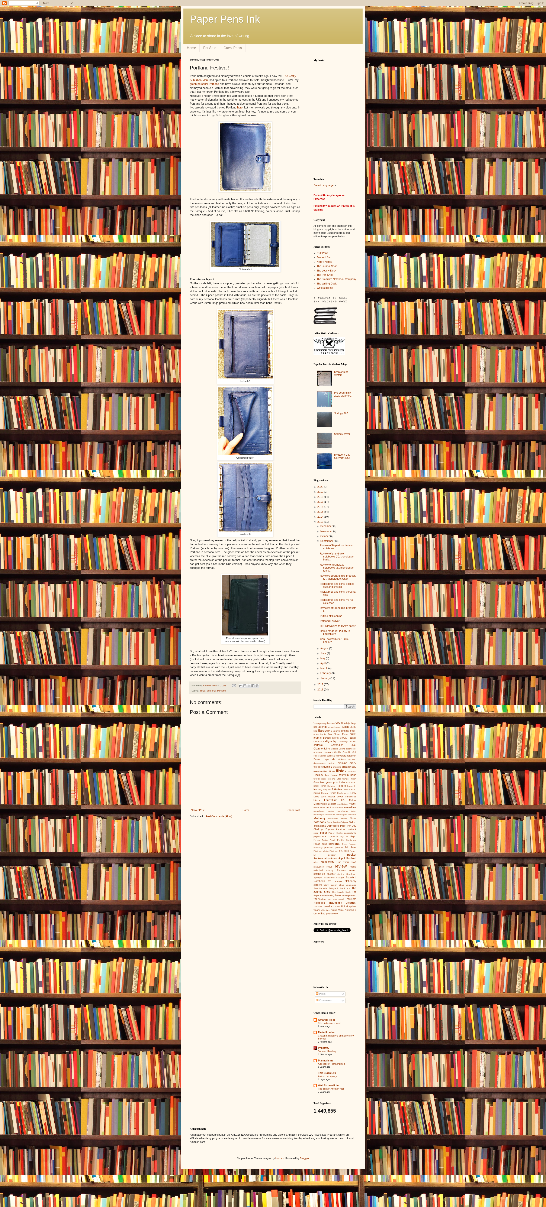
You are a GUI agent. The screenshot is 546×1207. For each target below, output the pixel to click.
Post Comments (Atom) (219, 816)
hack (316, 786)
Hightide (331, 786)
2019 (320, 491)
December (326, 526)
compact (318, 752)
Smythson (351, 874)
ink (315, 789)
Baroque (324, 730)
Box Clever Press (338, 734)
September (327, 541)
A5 (338, 723)
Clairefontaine (322, 748)
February (325, 673)
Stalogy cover (342, 434)
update (352, 906)
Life (343, 800)
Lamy (353, 793)
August (324, 648)
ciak (353, 745)
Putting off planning (331, 616)
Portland (221, 690)
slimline (340, 874)
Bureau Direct (330, 737)
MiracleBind (337, 807)
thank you (345, 888)
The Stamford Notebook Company (336, 279)
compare (328, 752)
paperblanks (350, 833)
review (341, 866)
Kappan (325, 793)
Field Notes (329, 771)
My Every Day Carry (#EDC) (342, 456)
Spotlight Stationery (324, 877)
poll (343, 858)
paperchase (320, 836)
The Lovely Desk (326, 270)
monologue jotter (346, 811)
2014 (320, 516)
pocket (351, 854)
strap (341, 885)
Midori (352, 803)
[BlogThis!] (245, 686)
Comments (325, 1000)
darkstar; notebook (346, 755)
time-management (345, 895)
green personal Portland (204, 83)
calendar (318, 741)
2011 (320, 689)
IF (355, 786)
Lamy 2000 (320, 797)
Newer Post (197, 810)
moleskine (350, 807)
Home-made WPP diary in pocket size (335, 632)
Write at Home (325, 287)
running (330, 870)
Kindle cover (343, 793)
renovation (319, 867)
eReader (346, 766)
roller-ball (318, 870)
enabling (337, 767)
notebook (320, 822)
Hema (323, 786)
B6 (354, 727)
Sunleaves (351, 885)
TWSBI (336, 906)
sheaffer (331, 874)
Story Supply (330, 885)
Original (344, 822)
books (323, 734)
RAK (353, 862)
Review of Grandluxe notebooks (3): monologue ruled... (337, 567)
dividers (318, 766)
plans (353, 847)
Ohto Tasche (333, 822)
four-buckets (320, 779)
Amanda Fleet (209, 685)
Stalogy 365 (341, 413)
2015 (320, 511)
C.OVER (344, 738)
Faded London (326, 1032)
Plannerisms (325, 1060)
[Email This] (241, 686)
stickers (318, 885)
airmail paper (334, 727)
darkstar (331, 755)
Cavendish (337, 745)
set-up (352, 870)
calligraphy (329, 741)
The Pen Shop (325, 274)
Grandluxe (319, 782)
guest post (332, 782)
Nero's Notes (324, 261)
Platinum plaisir (321, 851)
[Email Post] (234, 685)
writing (321, 913)
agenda (322, 726)
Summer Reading (327, 1051)
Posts (321, 993)
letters (317, 800)
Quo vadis (343, 862)
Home (191, 48)
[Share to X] (249, 686)
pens (324, 844)
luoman (279, 1158)
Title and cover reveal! (329, 1023)
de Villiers (339, 759)
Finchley (318, 775)
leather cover (335, 796)
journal (317, 793)
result (329, 866)
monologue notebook (324, 814)
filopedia (352, 771)
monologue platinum (346, 814)
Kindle (333, 793)
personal (211, 690)
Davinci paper (322, 759)
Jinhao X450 (349, 789)
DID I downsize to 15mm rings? (338, 626)
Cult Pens (322, 253)
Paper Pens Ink (225, 19)
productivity (327, 861)
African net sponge (327, 1076)
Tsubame (318, 906)
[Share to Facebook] (253, 686)
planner (328, 847)
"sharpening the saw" (324, 723)
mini (329, 807)
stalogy (340, 877)
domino (327, 766)
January (325, 678)
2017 (320, 501)
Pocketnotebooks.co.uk (327, 858)
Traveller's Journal (342, 902)
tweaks (328, 906)
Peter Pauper (349, 844)
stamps (338, 881)
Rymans (341, 870)
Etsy (353, 766)
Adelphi (347, 723)
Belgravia (335, 731)
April (323, 663)
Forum (334, 775)
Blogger (304, 1158)
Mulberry (319, 818)
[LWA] (329, 354)
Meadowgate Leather (325, 804)
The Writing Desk (327, 283)
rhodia (353, 866)
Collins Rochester (347, 749)
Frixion (353, 779)
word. (334, 910)
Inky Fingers (324, 789)
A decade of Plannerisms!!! (332, 1064)
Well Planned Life (328, 1085)
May (323, 658)
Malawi (352, 800)
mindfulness (319, 807)
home (350, 786)
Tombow (322, 899)
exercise (318, 771)
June (323, 653)
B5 (351, 727)
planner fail (341, 847)
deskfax (331, 763)
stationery (350, 881)
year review (332, 913)
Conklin (337, 752)
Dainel (322, 756)
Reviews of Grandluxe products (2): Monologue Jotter (338, 577)
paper (323, 832)
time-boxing (328, 895)
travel (341, 899)
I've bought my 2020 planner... (342, 394)
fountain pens (347, 775)
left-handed (350, 797)
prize (316, 862)
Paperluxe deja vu (338, 836)
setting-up (319, 873)
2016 (320, 506)
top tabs (332, 899)
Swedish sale (320, 888)
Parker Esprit (328, 840)
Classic (334, 749)
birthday (345, 730)
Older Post (294, 810)
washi (316, 910)
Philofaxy (318, 847)
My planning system (341, 374)
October (325, 536)
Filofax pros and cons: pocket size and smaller (337, 585)
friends (345, 779)
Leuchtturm (330, 800)
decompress (319, 763)
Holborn (341, 785)
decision (352, 759)
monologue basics (324, 811)
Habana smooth (347, 782)
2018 (320, 496)
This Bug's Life (327, 1072)
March (324, 668)
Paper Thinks (335, 833)
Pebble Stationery (346, 840)
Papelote (329, 829)
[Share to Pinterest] (257, 686)
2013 (320, 521)
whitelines (325, 910)
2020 (320, 486)
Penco (317, 844)
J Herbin (337, 789)
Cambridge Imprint (347, 741)
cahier (353, 737)
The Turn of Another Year (331, 1088)
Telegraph (333, 888)
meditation (342, 804)
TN (315, 899)
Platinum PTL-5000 (339, 851)
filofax (203, 690)
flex (327, 775)
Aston (345, 726)
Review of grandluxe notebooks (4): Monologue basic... (337, 556)
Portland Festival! (330, 620)
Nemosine (333, 818)
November (326, 531)
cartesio (318, 745)
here (240, 107)
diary (353, 763)
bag (315, 731)
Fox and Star (324, 257)
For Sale (209, 48)
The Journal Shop (327, 266)
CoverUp (347, 752)
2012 (320, 684)
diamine (342, 763)
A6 (342, 723)
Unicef (344, 906)
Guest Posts (233, 48)
